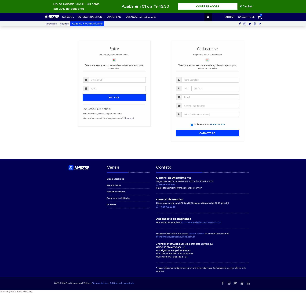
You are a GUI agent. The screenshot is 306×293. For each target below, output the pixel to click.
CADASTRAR (207, 133)
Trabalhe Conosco (116, 191)
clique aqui (103, 113)
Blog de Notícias (115, 179)
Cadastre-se (246, 17)
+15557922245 (167, 207)
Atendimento (114, 185)
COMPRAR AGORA (207, 6)
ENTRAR (114, 97)
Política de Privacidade (122, 283)
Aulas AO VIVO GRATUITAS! (87, 23)
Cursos (67, 17)
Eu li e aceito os (209, 124)
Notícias (64, 23)
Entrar (229, 17)
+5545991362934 (167, 184)
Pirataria (111, 204)
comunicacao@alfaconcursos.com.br (201, 222)
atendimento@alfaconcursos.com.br (175, 236)
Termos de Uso (217, 124)
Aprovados (51, 23)
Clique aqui (129, 118)
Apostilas (114, 17)
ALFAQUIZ (132, 17)
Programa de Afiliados (118, 198)
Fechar (248, 6)
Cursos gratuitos (90, 17)
